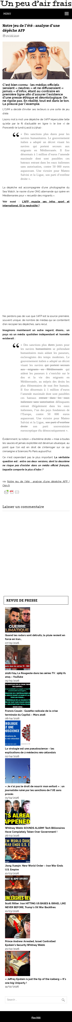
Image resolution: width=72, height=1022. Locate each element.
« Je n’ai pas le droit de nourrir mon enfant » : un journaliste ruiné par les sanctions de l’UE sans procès (34, 790)
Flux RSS (36, 1017)
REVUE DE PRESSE (22, 600)
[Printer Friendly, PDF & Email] (12, 492)
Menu (7, 13)
